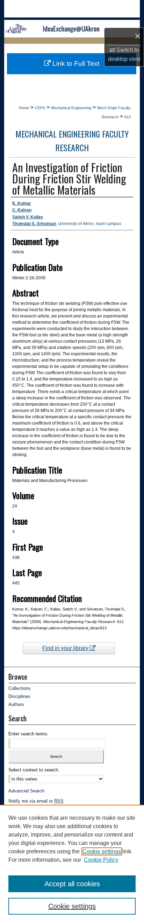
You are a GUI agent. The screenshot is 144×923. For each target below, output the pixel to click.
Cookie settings (101, 851)
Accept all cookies (72, 884)
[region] (72, 864)
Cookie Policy (101, 860)
